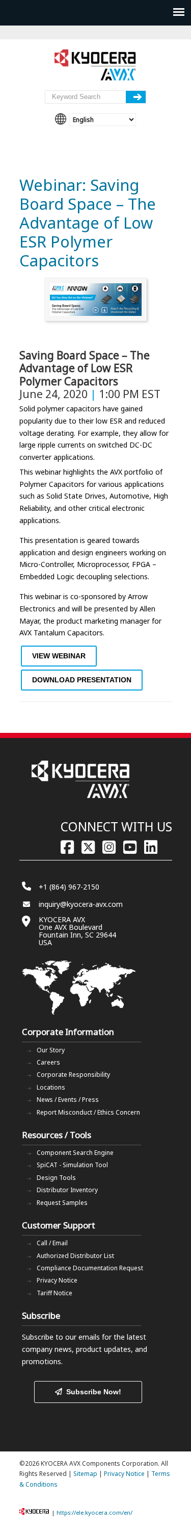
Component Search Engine (75, 1152)
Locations (51, 1087)
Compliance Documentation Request (90, 1268)
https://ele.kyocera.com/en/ (94, 1512)
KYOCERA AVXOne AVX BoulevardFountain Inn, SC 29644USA (77, 931)
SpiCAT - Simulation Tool (72, 1165)
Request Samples (62, 1202)
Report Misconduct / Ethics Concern (88, 1112)
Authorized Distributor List (75, 1255)
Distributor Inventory (67, 1190)
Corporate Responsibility (73, 1074)
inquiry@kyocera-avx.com (81, 904)
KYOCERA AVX (95, 65)
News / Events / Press (68, 1099)
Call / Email (52, 1243)
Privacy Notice (57, 1280)
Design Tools (56, 1177)
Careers (48, 1062)
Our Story (51, 1050)
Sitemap (85, 1473)
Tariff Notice (54, 1293)
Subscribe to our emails (61, 1337)
